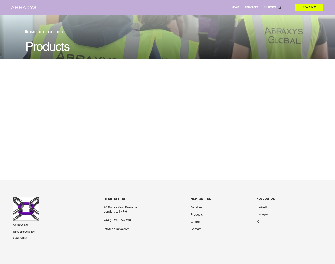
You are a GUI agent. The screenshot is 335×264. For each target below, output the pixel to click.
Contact (196, 229)
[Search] (279, 7)
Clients (195, 222)
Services (197, 207)
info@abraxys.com (116, 229)
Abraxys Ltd (20, 225)
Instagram (263, 214)
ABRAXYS (24, 7)
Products (197, 214)
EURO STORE (57, 31)
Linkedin (263, 207)
